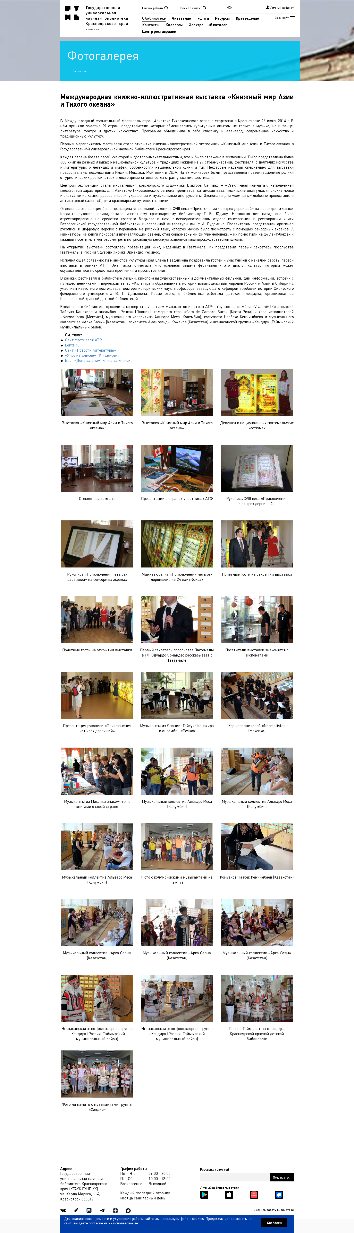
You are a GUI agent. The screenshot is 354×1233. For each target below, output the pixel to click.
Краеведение (247, 18)
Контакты (150, 24)
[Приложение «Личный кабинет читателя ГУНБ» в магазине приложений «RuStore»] (279, 1194)
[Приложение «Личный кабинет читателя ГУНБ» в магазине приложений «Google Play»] (204, 1194)
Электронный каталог (208, 24)
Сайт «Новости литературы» (90, 350)
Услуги (203, 18)
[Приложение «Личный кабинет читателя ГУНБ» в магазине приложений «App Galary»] (254, 1194)
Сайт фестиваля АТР (83, 339)
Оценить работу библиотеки (273, 1210)
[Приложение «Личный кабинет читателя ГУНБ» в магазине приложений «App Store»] (229, 1194)
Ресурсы (222, 18)
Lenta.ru (72, 344)
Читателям (181, 18)
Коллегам (174, 24)
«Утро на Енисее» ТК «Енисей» (92, 355)
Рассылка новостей (214, 1169)
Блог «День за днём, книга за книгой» (99, 360)
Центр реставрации (159, 31)
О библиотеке (154, 18)
